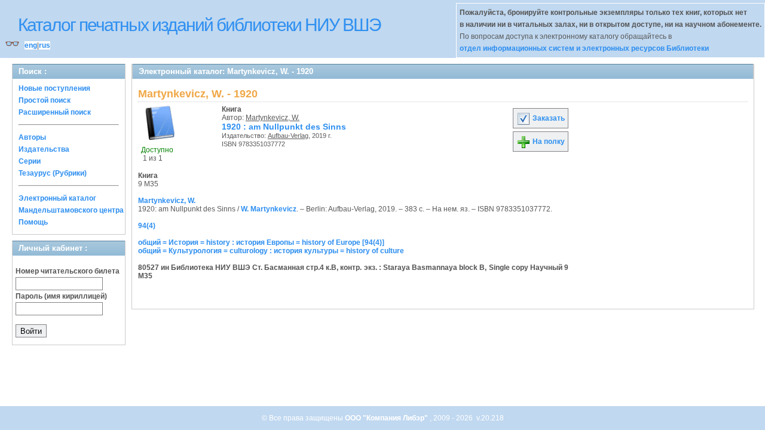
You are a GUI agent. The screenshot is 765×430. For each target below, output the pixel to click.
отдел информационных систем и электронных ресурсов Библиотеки (584, 48)
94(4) (146, 226)
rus (44, 45)
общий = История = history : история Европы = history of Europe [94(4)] (261, 242)
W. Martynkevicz (268, 209)
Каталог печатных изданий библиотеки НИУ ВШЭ (199, 25)
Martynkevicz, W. (272, 117)
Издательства (44, 149)
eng (31, 45)
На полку (548, 141)
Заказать (548, 118)
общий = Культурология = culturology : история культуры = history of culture (271, 251)
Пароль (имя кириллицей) (61, 296)
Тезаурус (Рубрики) (53, 173)
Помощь (33, 222)
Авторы (32, 137)
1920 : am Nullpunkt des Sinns (284, 126)
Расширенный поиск (55, 112)
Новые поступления (54, 88)
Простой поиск (45, 100)
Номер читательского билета (68, 271)
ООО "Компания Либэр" (387, 418)
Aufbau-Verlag (288, 135)
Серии (30, 161)
